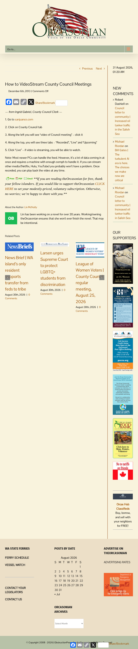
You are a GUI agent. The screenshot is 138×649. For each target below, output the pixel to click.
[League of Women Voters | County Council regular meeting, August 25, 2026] (90, 249)
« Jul (57, 594)
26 (69, 585)
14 (76, 576)
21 (76, 581)
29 (81, 585)
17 (60, 581)
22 (81, 581)
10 (60, 576)
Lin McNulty (30, 207)
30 (56, 590)
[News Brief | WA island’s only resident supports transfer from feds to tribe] (19, 246)
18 (64, 581)
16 (56, 581)
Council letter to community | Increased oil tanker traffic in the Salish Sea (122, 121)
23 (56, 585)
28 (77, 585)
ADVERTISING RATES (117, 562)
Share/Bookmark (45, 103)
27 (73, 585)
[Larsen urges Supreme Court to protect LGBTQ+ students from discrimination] (54, 244)
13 (72, 576)
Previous (87, 68)
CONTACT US (13, 599)
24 (60, 585)
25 (64, 585)
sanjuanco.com (24, 119)
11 (64, 576)
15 (81, 576)
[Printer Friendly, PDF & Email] (19, 178)
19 (68, 581)
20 (73, 581)
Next (99, 68)
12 (68, 576)
